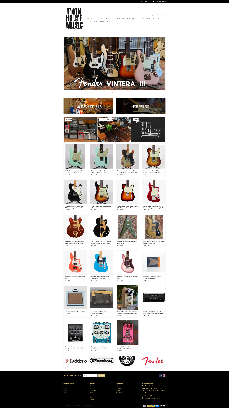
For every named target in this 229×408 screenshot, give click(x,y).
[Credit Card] (145, 405)
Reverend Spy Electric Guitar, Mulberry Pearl (127, 277)
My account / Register (160, 1)
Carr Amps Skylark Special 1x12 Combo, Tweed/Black (99, 312)
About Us (66, 386)
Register (118, 386)
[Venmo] (157, 405)
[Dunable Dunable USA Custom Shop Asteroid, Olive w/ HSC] (127, 227)
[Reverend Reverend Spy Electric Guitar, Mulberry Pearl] (127, 262)
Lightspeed (90, 405)
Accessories (141, 19)
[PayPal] (149, 405)
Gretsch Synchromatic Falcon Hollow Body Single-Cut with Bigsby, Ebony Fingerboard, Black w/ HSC (101, 242)
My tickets (118, 390)
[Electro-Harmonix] (101, 361)
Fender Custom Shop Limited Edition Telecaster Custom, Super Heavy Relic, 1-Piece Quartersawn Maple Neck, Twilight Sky (127, 172)
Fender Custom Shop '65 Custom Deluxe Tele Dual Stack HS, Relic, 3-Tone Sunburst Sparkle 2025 (153, 172)
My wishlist (119, 393)
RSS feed (92, 399)
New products (93, 390)
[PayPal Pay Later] (153, 405)
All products (93, 386)
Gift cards (89, 21)
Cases (134, 19)
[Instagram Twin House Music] (164, 375)
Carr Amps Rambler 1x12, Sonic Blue (75, 312)
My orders (118, 388)
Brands (96, 21)
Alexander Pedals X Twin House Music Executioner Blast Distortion (127, 348)
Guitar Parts (156, 19)
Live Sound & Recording (123, 19)
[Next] (162, 64)
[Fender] (127, 361)
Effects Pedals (109, 19)
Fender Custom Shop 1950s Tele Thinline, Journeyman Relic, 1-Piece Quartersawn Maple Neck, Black (74, 207)
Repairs (102, 21)
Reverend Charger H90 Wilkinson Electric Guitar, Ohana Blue (100, 277)
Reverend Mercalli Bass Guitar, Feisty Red (75, 277)
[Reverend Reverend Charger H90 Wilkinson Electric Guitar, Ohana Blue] (101, 262)
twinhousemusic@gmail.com (152, 398)
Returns (65, 393)
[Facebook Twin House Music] (160, 375)
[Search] (152, 15)
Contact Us (109, 21)
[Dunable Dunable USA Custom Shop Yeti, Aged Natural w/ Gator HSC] (154, 227)
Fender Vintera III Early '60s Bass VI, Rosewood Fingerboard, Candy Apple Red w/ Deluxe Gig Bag (153, 207)
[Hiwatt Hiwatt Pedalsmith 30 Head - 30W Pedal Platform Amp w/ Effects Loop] (154, 297)
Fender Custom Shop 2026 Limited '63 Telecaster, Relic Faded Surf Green (100, 172)
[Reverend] (114, 63)
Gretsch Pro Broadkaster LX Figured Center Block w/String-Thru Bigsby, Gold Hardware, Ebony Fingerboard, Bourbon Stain (74, 242)
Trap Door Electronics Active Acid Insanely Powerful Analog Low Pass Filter (74, 348)
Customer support (68, 395)
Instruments (95, 19)
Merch (148, 19)
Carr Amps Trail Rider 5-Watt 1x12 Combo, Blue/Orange (152, 277)
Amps (102, 19)
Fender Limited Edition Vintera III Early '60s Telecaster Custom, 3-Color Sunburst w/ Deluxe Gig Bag (127, 207)
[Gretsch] (152, 361)
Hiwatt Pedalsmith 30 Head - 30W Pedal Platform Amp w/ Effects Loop (153, 312)
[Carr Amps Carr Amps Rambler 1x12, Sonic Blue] (75, 297)
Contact (65, 390)
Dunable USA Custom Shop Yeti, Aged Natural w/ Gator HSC (153, 242)
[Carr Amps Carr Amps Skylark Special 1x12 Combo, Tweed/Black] (101, 297)
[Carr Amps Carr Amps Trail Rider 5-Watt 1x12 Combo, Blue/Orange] (154, 262)
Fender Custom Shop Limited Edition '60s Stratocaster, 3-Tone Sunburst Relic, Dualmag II (101, 207)
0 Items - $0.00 (147, 1)
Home (87, 19)
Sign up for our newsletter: (73, 375)
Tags (91, 397)
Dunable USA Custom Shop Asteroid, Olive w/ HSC (127, 242)
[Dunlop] (76, 361)
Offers (91, 393)
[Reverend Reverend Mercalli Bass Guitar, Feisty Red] (75, 262)
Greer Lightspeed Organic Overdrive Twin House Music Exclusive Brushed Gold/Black (127, 312)
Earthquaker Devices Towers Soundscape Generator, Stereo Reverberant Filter (99, 348)
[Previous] (67, 64)
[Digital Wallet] (162, 405)
